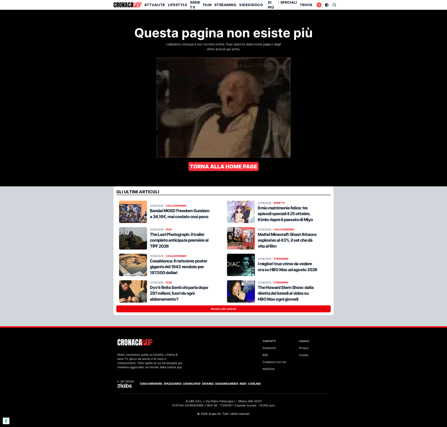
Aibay (243, 383)
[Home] (127, 5)
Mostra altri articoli (223, 309)
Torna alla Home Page (223, 166)
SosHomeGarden (226, 383)
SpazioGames (173, 383)
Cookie (303, 355)
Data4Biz (208, 383)
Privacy (304, 348)
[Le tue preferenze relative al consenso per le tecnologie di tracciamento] (6, 421)
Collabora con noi (274, 362)
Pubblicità (269, 348)
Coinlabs (254, 383)
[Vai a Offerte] (319, 5)
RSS (265, 355)
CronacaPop (192, 383)
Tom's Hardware (151, 383)
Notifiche (269, 369)
